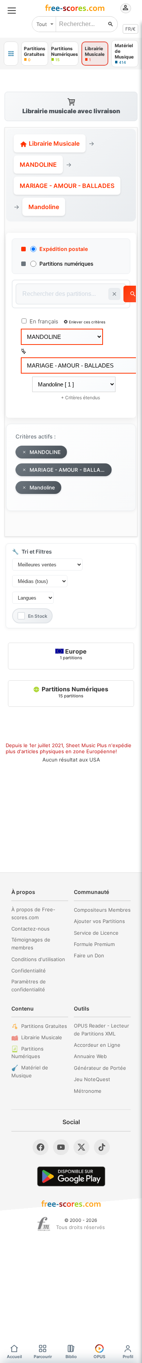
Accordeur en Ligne (97, 1045)
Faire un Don (89, 955)
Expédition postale (63, 249)
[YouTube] (61, 1147)
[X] (81, 1147)
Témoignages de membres (30, 944)
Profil (128, 1356)
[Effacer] (114, 294)
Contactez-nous (30, 929)
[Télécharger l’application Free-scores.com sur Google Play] (71, 1176)
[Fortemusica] (43, 1224)
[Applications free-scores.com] (11, 54)
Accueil (14, 1356)
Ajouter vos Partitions (99, 921)
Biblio (71, 1356)
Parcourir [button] (43, 1356)
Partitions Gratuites (44, 1026)
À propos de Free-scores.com (33, 913)
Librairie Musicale (53, 143)
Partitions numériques (66, 263)
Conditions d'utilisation (38, 959)
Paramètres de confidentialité (28, 985)
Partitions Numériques (74, 691)
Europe (73, 654)
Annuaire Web (90, 1056)
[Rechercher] (110, 24)
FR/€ (130, 29)
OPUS (99, 1356)
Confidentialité (28, 971)
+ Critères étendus (80, 397)
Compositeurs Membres (102, 910)
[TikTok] (102, 1147)
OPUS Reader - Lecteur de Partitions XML (101, 1030)
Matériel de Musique (29, 1071)
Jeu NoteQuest (92, 1079)
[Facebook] (40, 1147)
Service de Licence (96, 933)
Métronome (87, 1091)
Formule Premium (94, 944)
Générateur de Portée (100, 1068)
